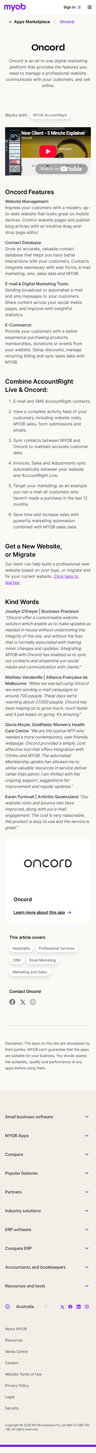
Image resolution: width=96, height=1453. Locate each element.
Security (12, 1408)
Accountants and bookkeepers (35, 1267)
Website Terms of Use (23, 1374)
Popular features (21, 1173)
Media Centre (16, 1351)
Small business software (29, 1116)
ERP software (18, 1229)
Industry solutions (23, 1210)
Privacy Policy (17, 1385)
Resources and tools (25, 1285)
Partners (13, 1191)
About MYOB (16, 1329)
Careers (11, 1363)
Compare (14, 1154)
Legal (9, 1397)
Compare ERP (18, 1248)
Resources (14, 1340)
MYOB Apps (17, 1135)
